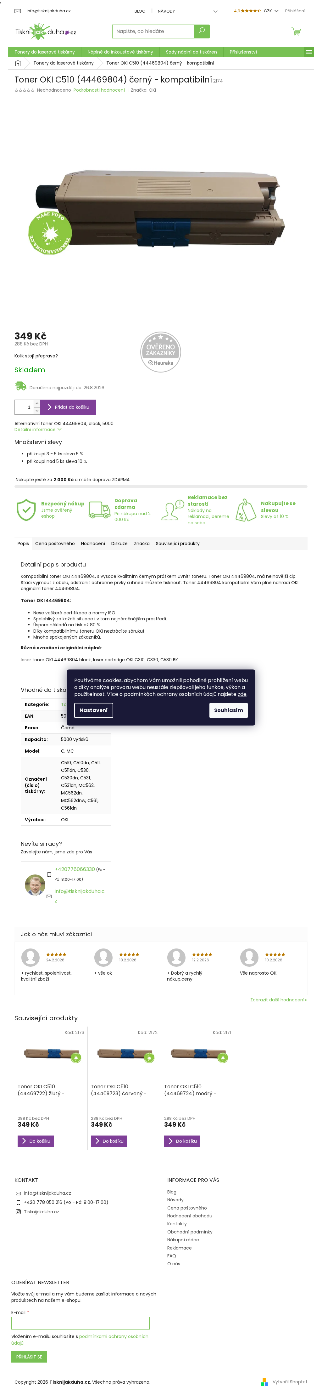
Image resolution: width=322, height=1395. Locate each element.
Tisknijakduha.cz (41, 1212)
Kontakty (177, 1224)
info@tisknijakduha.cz (47, 1193)
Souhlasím (228, 710)
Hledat (202, 31)
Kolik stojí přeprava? (36, 356)
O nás (173, 1264)
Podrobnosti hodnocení (99, 90)
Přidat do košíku (72, 407)
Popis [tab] (23, 543)
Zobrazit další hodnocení (277, 1000)
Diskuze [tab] (119, 543)
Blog (140, 11)
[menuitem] (44, 52)
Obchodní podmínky (190, 1232)
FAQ (171, 1256)
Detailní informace (35, 429)
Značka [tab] (142, 543)
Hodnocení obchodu (189, 1216)
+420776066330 (75, 869)
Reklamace (179, 1248)
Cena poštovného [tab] (55, 543)
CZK (268, 11)
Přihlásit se (29, 1357)
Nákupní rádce (183, 1240)
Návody (166, 11)
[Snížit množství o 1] (37, 410)
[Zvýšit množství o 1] (37, 403)
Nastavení (94, 710)
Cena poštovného (187, 1208)
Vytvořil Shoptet (290, 1382)
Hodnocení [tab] (93, 543)
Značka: (143, 90)
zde (242, 694)
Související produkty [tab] (178, 543)
